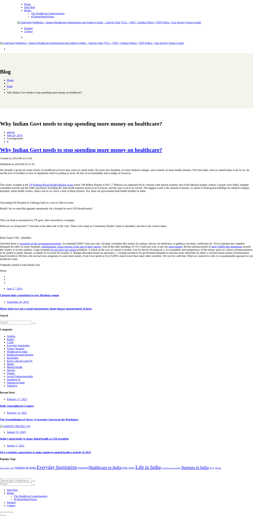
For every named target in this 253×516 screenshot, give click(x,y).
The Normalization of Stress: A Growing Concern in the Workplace (39, 419)
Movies (11, 370)
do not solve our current (63, 249)
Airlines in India (25, 467)
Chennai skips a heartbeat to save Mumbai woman (29, 295)
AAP (12, 468)
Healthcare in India (17, 351)
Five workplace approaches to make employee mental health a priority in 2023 (45, 452)
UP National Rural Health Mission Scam (51, 184)
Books (10, 339)
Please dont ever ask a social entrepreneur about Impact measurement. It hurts (46, 308)
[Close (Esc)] (1, 512)
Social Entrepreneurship (20, 376)
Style (211, 468)
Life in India (148, 467)
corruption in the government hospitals (40, 243)
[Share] (4, 512)
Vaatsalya (12, 385)
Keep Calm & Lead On (19, 360)
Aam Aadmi (4, 468)
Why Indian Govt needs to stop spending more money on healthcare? (81, 150)
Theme (218, 468)
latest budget (175, 246)
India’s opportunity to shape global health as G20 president (34, 438)
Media (10, 364)
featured (83, 467)
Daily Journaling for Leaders (17, 405)
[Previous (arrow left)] (1, 515)
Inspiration (12, 357)
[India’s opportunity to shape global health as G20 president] (15, 426)
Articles (11, 336)
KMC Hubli (128, 468)
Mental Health (14, 367)
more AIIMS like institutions (226, 246)
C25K (10, 342)
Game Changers (15, 348)
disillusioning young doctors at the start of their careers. (71, 246)
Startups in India (16, 382)
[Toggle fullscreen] (8, 512)
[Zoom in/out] (11, 512)
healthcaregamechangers (20, 354)
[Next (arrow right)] (4, 515)
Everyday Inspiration (18, 345)
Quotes (11, 373)
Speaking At (13, 379)
